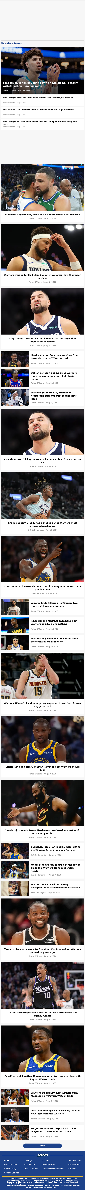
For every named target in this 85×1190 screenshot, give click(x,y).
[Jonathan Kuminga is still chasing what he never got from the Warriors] (42, 1114)
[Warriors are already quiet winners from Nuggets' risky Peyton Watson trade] (42, 1097)
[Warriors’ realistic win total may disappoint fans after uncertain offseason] (42, 888)
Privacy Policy (48, 1164)
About (6, 1160)
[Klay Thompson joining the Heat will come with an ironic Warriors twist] (42, 439)
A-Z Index (72, 1168)
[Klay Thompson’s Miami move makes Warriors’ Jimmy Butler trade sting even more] (42, 124)
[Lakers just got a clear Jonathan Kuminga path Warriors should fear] (42, 746)
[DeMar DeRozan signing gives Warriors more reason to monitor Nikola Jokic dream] (42, 378)
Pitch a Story (29, 1164)
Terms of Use (74, 1164)
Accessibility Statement (53, 1168)
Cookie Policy (10, 1168)
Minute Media (18, 1178)
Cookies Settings (11, 1173)
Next (42, 1146)
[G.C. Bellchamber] (36, 530)
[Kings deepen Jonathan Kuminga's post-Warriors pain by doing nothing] (42, 625)
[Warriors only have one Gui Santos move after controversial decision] (42, 642)
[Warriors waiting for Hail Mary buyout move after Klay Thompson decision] (42, 255)
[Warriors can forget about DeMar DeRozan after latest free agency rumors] (42, 992)
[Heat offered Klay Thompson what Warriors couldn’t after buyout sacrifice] (42, 112)
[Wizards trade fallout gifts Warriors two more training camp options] (42, 607)
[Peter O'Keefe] (9, 90)
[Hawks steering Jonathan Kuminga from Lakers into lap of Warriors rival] (42, 359)
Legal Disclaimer (31, 1168)
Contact (45, 1160)
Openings (28, 1160)
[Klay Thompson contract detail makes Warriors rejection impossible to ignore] (42, 318)
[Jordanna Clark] (36, 466)
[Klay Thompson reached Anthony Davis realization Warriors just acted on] (42, 100)
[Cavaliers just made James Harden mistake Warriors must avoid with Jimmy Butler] (42, 810)
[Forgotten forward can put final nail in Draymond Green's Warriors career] (42, 1132)
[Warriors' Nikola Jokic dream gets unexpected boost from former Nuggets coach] (42, 683)
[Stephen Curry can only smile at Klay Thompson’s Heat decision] (42, 193)
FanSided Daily (10, 1164)
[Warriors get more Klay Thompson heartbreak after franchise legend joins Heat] (42, 397)
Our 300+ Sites (74, 1160)
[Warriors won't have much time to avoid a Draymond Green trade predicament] (42, 566)
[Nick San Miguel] (38, 892)
